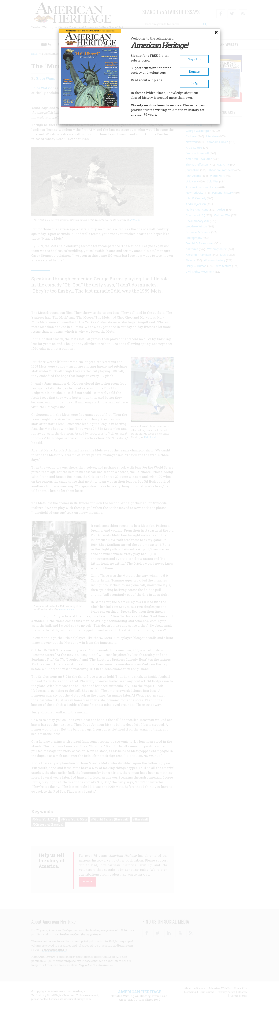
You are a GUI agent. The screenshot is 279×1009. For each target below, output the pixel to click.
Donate (194, 71)
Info (194, 84)
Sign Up (194, 59)
